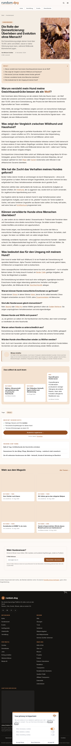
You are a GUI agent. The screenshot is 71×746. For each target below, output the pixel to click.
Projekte (39, 655)
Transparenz (40, 667)
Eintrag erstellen (6, 655)
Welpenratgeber (42, 631)
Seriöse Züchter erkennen (45, 637)
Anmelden (40, 436)
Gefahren (39, 628)
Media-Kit (4, 661)
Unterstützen (40, 683)
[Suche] (63, 3)
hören (33, 294)
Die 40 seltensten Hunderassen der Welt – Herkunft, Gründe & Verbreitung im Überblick (32, 455)
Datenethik (40, 680)
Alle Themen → (65, 470)
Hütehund (20, 190)
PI (11, 610)
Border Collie (41, 272)
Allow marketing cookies (23, 735)
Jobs (3, 651)
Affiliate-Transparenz (43, 677)
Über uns (39, 648)
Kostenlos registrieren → (35, 432)
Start (2, 15)
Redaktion (40, 664)
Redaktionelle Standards (44, 671)
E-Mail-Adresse (11, 556)
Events (38, 8)
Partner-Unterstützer (43, 661)
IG (3, 610)
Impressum (8, 738)
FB (7, 610)
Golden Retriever (55, 307)
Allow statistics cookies (23, 732)
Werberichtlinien (6, 658)
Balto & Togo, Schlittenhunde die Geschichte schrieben (21, 447)
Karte (21, 8)
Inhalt (5, 66)
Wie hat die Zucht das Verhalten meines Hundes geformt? (22, 74)
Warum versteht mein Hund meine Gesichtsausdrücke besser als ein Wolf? (27, 69)
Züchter (3, 645)
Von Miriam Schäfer (7, 52)
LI (15, 610)
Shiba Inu (18, 307)
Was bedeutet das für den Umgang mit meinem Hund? (21, 80)
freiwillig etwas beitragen (51, 580)
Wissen (9, 412)
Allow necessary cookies (23, 729)
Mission (39, 651)
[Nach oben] (66, 742)
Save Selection (35, 742)
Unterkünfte (5, 631)
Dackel (33, 160)
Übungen (39, 621)
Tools (38, 625)
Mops (24, 160)
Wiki (38, 618)
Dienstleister (47, 8)
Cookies (63, 738)
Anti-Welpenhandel (42, 634)
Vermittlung (29, 8)
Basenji (8, 307)
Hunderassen (10, 15)
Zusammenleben (42, 297)
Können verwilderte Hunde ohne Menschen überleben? (22, 77)
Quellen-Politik (41, 674)
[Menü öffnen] (68, 3)
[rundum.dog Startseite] (10, 3)
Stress (15, 294)
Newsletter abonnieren (54, 560)
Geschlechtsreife (36, 285)
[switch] (53, 729)
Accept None (20, 742)
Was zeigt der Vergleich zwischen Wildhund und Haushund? (23, 72)
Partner (39, 658)
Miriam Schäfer (16, 353)
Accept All (51, 742)
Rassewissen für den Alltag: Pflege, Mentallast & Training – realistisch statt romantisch (31, 451)
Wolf (47, 91)
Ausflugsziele (5, 628)
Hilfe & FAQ (40, 645)
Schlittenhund (22, 205)
